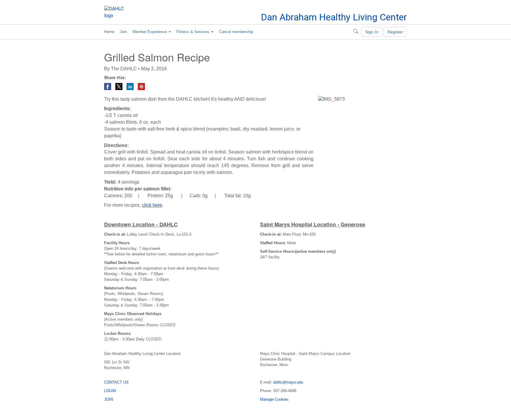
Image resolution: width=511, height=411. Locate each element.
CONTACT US (116, 382)
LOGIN (110, 391)
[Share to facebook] (108, 86)
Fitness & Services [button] (194, 32)
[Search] (356, 32)
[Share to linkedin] (131, 86)
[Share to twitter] (119, 86)
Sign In (371, 32)
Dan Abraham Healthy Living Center (334, 17)
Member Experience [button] (150, 32)
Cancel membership (236, 32)
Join (123, 32)
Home (109, 32)
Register (395, 32)
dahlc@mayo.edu (288, 382)
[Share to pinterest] (141, 86)
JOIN (108, 399)
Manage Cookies (274, 399)
